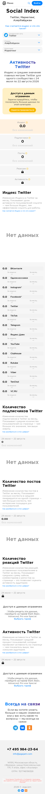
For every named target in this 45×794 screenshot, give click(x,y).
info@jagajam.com (22, 754)
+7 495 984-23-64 (22, 749)
